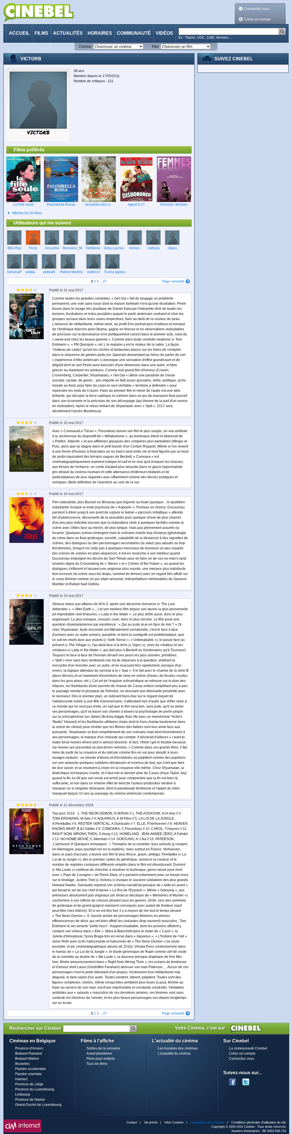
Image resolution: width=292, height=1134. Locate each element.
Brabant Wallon (27, 1059)
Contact (131, 1122)
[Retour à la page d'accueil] (38, 12)
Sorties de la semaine (103, 1048)
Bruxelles (22, 1064)
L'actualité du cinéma (174, 1053)
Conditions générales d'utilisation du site (258, 1122)
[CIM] (22, 1121)
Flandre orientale (28, 1074)
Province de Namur (30, 1100)
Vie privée (151, 1122)
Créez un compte (257, 19)
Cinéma (85, 47)
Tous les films (96, 1064)
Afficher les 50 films (27, 213)
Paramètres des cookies (207, 1122)
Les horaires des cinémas (178, 1048)
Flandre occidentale (30, 1069)
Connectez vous (256, 9)
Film (155, 47)
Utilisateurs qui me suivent (39, 223)
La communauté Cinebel (248, 1048)
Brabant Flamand (28, 1053)
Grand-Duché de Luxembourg (38, 1105)
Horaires (100, 33)
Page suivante (173, 281)
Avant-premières (99, 1053)
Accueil (19, 33)
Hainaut (21, 1079)
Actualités (68, 33)
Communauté (134, 33)
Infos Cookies (174, 1122)
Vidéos (164, 33)
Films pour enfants (100, 1059)
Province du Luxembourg (34, 1089)
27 (105, 281)
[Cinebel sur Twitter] (248, 1080)
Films (41, 33)
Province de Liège (29, 1084)
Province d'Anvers (29, 1048)
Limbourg (22, 1094)
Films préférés (25, 150)
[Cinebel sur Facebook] (232, 1080)
